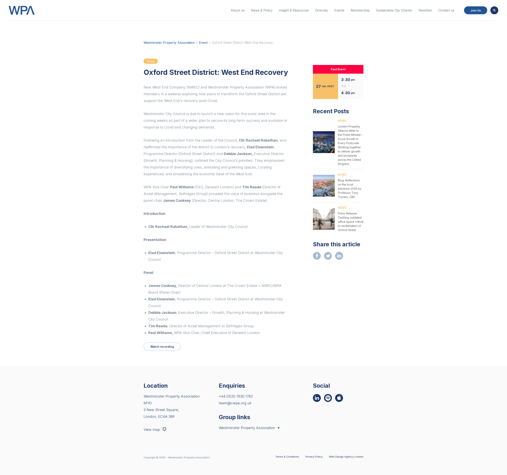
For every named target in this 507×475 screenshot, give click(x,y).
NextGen (425, 10)
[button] (494, 10)
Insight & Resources (294, 10)
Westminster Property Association (169, 43)
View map (152, 429)
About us (238, 10)
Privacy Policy (314, 456)
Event (203, 43)
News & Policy (262, 10)
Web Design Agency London (346, 456)
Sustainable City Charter (394, 10)
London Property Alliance (242, 441)
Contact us (446, 10)
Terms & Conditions (287, 456)
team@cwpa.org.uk (235, 403)
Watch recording (162, 346)
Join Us (475, 10)
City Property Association (242, 436)
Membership (360, 10)
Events (339, 10)
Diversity (321, 10)
